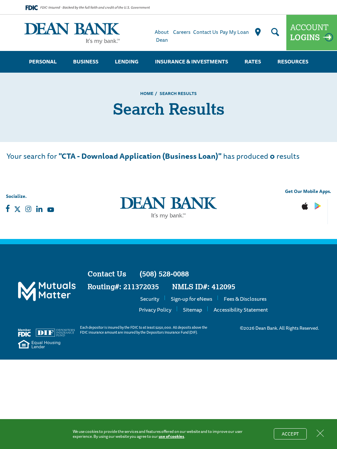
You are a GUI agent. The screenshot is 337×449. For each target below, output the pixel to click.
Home (146, 93)
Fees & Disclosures (245, 299)
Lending (127, 61)
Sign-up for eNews (191, 299)
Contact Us (205, 32)
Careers (182, 32)
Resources (292, 61)
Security (149, 299)
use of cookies (171, 436)
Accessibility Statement (241, 309)
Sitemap (192, 309)
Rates (253, 61)
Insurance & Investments (191, 61)
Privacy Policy (155, 309)
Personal (43, 61)
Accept (294, 434)
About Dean (162, 35)
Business (85, 61)
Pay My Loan (234, 32)
